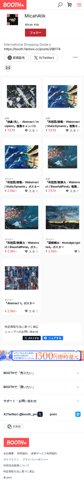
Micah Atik (32, 24)
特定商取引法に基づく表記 (18, 471)
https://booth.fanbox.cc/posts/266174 (32, 49)
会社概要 (8, 453)
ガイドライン (11, 459)
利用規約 (22, 453)
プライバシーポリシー (35, 459)
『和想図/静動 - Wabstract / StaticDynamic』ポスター (22, 184)
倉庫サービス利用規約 (44, 453)
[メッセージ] (8, 68)
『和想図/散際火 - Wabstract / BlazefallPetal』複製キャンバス (62, 184)
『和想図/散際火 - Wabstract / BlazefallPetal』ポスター (22, 245)
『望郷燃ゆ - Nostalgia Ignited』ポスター (62, 245)
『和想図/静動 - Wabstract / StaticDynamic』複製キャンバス (63, 124)
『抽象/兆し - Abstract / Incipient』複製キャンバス (22, 124)
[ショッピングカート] (69, 4)
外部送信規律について (16, 465)
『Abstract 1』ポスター (20, 303)
